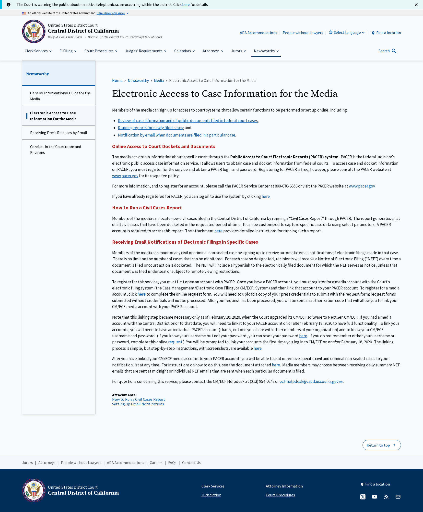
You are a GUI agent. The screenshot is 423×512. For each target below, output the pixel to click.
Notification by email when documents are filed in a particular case (176, 135)
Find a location (388, 32)
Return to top (378, 445)
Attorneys (46, 462)
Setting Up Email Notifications (138, 403)
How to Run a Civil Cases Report (138, 399)
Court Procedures (280, 494)
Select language (347, 32)
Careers (156, 462)
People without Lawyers (303, 32)
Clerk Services (212, 486)
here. (266, 196)
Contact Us (191, 462)
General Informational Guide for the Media (60, 95)
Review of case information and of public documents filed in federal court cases (188, 120)
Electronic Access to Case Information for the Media (53, 115)
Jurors (27, 462)
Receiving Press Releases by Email (58, 132)
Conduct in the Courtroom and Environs (55, 149)
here (218, 231)
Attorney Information (284, 486)
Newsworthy (37, 74)
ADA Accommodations (258, 32)
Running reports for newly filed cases (150, 127)
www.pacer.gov (125, 175)
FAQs (172, 462)
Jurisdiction (211, 494)
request (175, 342)
